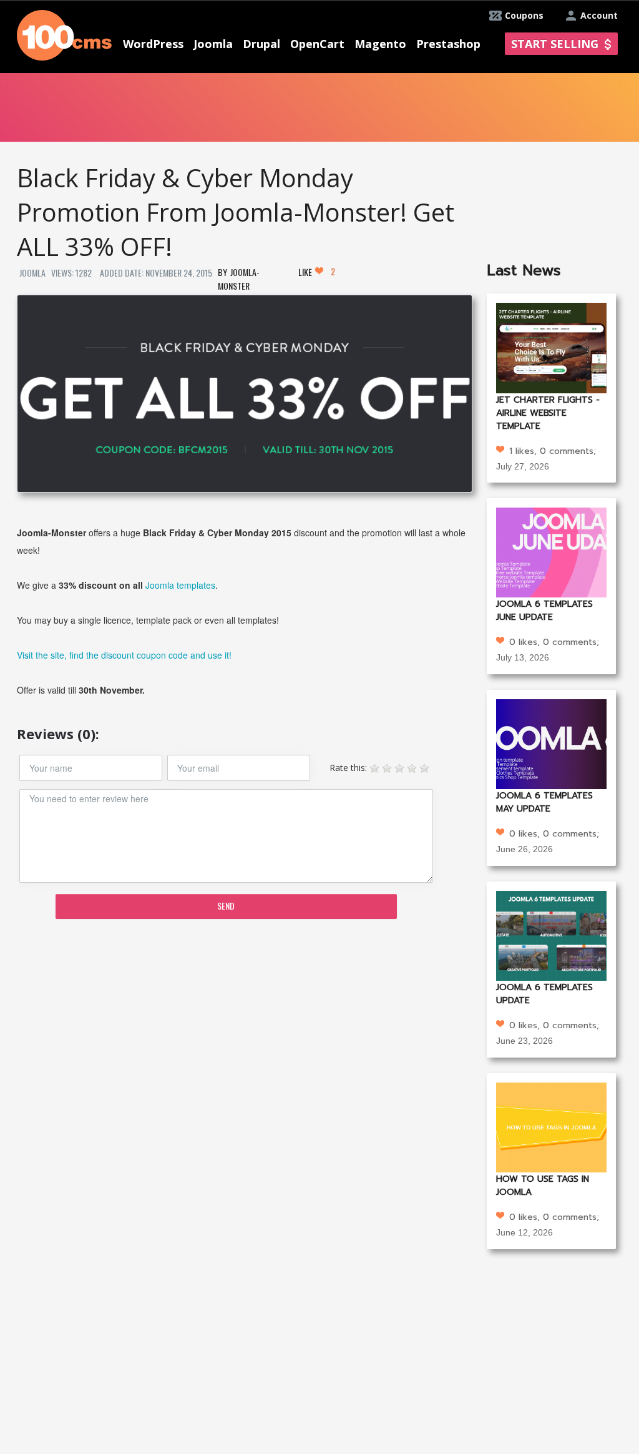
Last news (524, 270)
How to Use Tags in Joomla (542, 1185)
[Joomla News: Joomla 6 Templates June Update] (551, 551)
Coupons (524, 15)
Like (316, 271)
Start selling (554, 43)
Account (599, 15)
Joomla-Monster (239, 278)
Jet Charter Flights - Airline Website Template (548, 413)
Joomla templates (180, 585)
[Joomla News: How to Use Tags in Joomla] (551, 1126)
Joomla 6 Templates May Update (544, 802)
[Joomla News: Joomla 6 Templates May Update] (551, 743)
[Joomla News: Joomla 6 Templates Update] (551, 935)
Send (226, 905)
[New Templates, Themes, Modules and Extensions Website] (64, 34)
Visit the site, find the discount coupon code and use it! (124, 655)
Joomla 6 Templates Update (544, 994)
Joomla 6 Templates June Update (544, 610)
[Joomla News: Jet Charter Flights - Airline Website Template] (551, 346)
